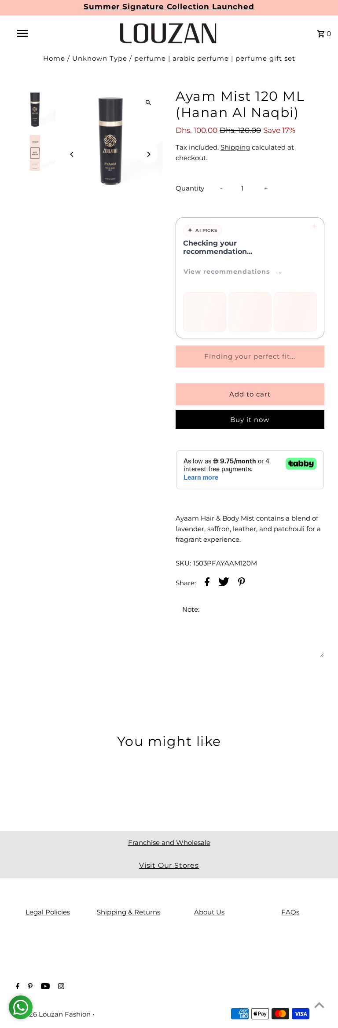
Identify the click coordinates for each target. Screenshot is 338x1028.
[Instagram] (60, 987)
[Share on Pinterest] (241, 583)
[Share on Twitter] (223, 583)
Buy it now (249, 419)
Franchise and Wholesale (169, 842)
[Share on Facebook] (207, 583)
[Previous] (72, 154)
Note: (190, 609)
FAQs (290, 912)
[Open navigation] (39, 33)
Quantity (190, 188)
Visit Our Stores (169, 865)
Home (54, 58)
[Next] (148, 154)
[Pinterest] (29, 987)
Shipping (235, 147)
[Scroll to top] (319, 1005)
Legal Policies (48, 912)
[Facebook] (16, 987)
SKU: (183, 563)
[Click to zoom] (148, 102)
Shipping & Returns (128, 912)
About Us (209, 912)
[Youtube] (44, 987)
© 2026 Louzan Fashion (53, 1014)
